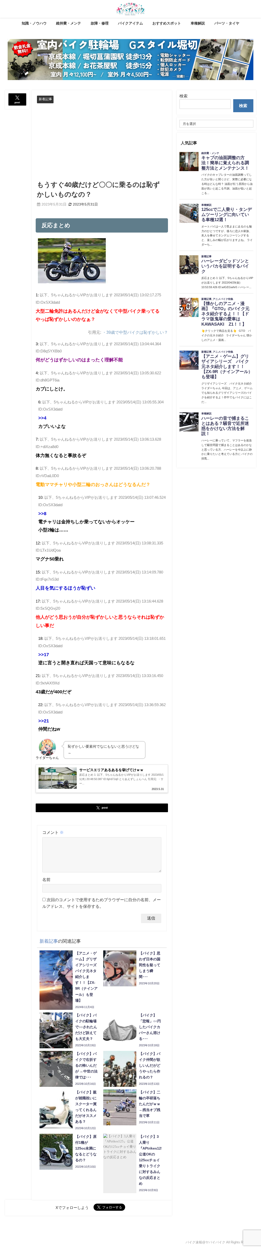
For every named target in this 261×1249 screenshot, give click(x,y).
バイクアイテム (130, 23)
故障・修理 (100, 23)
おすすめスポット (166, 23)
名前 (46, 879)
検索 (183, 96)
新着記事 (45, 99)
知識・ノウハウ (34, 23)
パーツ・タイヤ (226, 23)
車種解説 (198, 23)
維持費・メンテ (68, 23)
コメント (53, 832)
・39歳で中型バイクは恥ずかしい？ (135, 332)
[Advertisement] (102, 141)
